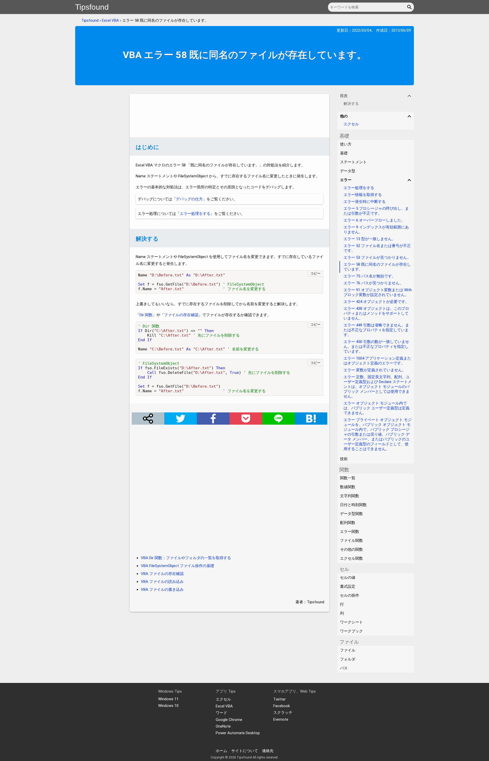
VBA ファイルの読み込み (162, 581)
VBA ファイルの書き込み (162, 589)
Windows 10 (168, 705)
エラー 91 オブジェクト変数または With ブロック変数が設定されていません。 (378, 292)
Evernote (280, 719)
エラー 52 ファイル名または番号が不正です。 (377, 248)
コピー (315, 273)
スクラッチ (282, 712)
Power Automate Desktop (238, 733)
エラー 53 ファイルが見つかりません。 (377, 257)
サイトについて (244, 750)
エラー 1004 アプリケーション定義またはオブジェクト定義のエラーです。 (377, 360)
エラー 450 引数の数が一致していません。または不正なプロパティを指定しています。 (376, 346)
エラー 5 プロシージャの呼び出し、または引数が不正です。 (376, 211)
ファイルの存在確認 (181, 315)
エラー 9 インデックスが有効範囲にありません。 (376, 229)
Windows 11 (168, 699)
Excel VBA (110, 20)
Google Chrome (229, 719)
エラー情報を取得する (363, 194)
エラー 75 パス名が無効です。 (370, 276)
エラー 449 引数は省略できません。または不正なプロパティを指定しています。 (376, 330)
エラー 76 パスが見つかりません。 (373, 283)
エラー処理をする (195, 213)
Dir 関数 (146, 315)
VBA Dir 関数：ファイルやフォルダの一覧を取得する (186, 558)
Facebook (281, 706)
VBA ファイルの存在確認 (162, 573)
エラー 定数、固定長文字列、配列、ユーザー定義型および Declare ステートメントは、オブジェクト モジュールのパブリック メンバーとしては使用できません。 (378, 387)
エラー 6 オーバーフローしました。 (374, 220)
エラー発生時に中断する (365, 201)
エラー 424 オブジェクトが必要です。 (376, 301)
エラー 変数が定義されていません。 (375, 370)
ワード (221, 712)
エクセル (351, 124)
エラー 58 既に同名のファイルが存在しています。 (377, 267)
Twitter (279, 699)
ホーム (221, 750)
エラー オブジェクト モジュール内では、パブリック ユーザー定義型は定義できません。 (377, 408)
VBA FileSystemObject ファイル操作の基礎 (177, 565)
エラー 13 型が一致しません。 (370, 239)
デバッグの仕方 (189, 199)
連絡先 (268, 750)
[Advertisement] (229, 115)
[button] (410, 7)
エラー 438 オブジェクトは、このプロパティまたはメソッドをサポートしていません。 (376, 313)
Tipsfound (92, 7)
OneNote (223, 726)
